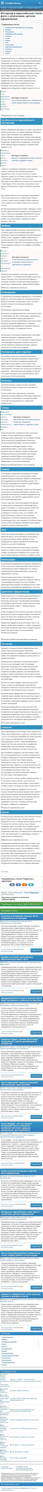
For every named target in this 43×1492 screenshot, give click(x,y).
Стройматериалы (8, 1362)
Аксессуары (9, 45)
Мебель (8, 30)
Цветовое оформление (13, 47)
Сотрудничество (22, 1466)
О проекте (4, 1466)
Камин (7, 40)
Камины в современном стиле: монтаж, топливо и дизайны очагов (27, 159)
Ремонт (4, 1347)
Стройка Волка (13, 3)
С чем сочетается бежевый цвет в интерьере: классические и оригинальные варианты (25, 262)
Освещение (9, 32)
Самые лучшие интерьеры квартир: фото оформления (19, 1172)
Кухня (7, 53)
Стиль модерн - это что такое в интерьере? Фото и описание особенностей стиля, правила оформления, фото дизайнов (16, 1126)
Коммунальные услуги (10, 1356)
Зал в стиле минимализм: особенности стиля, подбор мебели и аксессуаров (26, 101)
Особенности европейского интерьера (19, 28)
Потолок (8, 36)
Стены (7, 38)
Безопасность (7, 1360)
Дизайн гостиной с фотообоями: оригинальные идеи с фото (17, 958)
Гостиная (8, 49)
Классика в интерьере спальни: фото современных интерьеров (19, 917)
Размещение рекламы (24, 1468)
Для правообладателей (24, 1470)
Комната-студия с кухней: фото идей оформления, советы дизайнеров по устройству (19, 1041)
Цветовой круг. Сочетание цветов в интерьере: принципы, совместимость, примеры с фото (26, 422)
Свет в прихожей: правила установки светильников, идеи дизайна (19, 1083)
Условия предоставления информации (15, 1488)
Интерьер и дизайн (7, 951)
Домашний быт (8, 1353)
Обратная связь (7, 1468)
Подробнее (36, 950)
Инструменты (7, 1349)
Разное (4, 1365)
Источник (4, 872)
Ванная (4, 1351)
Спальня (8, 51)
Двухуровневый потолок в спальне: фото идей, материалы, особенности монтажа (21, 999)
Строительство (7, 1337)
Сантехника (6, 1358)
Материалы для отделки (14, 34)
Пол (6, 43)
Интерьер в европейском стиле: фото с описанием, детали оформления (20, 1213)
